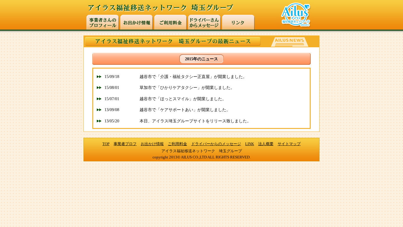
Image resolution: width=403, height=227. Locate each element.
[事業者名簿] (102, 22)
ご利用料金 (177, 144)
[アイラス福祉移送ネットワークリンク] (238, 22)
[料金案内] (170, 22)
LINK (249, 144)
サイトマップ (289, 144)
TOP (105, 144)
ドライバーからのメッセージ (216, 144)
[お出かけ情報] (136, 22)
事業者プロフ (125, 144)
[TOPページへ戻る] (185, 13)
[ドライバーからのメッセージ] (204, 22)
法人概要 (265, 144)
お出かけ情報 (152, 144)
